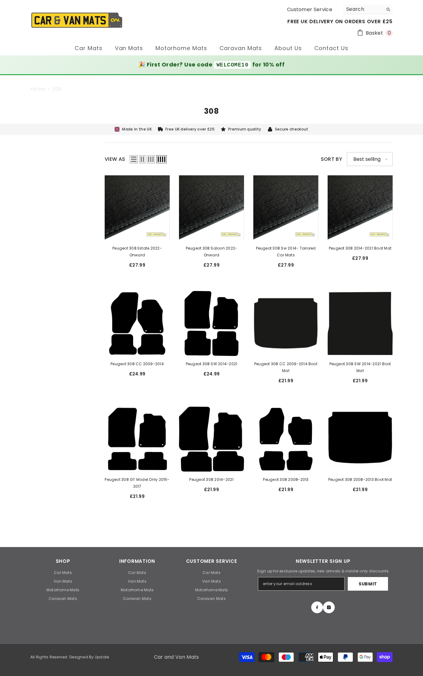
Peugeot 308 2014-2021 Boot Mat (360, 248)
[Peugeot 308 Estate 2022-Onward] (137, 207)
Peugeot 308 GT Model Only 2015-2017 (137, 483)
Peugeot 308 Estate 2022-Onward (137, 252)
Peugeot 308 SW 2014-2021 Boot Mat (360, 367)
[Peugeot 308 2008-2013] (285, 439)
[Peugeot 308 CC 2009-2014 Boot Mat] (285, 323)
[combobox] (363, 9)
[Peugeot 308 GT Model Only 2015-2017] (137, 439)
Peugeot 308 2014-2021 (211, 479)
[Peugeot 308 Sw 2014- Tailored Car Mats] (285, 207)
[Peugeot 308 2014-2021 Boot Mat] (360, 207)
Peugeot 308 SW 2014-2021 (212, 363)
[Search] (368, 9)
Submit (368, 584)
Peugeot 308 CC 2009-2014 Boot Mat (285, 367)
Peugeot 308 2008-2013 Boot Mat (360, 479)
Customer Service (309, 9)
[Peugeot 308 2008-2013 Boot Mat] (360, 439)
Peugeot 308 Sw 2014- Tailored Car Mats (286, 252)
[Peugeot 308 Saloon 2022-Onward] (211, 207)
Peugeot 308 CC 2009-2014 (137, 363)
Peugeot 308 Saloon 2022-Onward (212, 252)
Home (37, 89)
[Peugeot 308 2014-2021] (211, 439)
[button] (134, 159)
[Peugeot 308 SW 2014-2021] (211, 323)
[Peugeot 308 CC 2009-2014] (137, 323)
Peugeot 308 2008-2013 (285, 479)
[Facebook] (317, 607)
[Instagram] (329, 607)
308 (57, 88)
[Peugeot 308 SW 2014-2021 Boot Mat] (360, 323)
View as (115, 159)
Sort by (331, 159)
